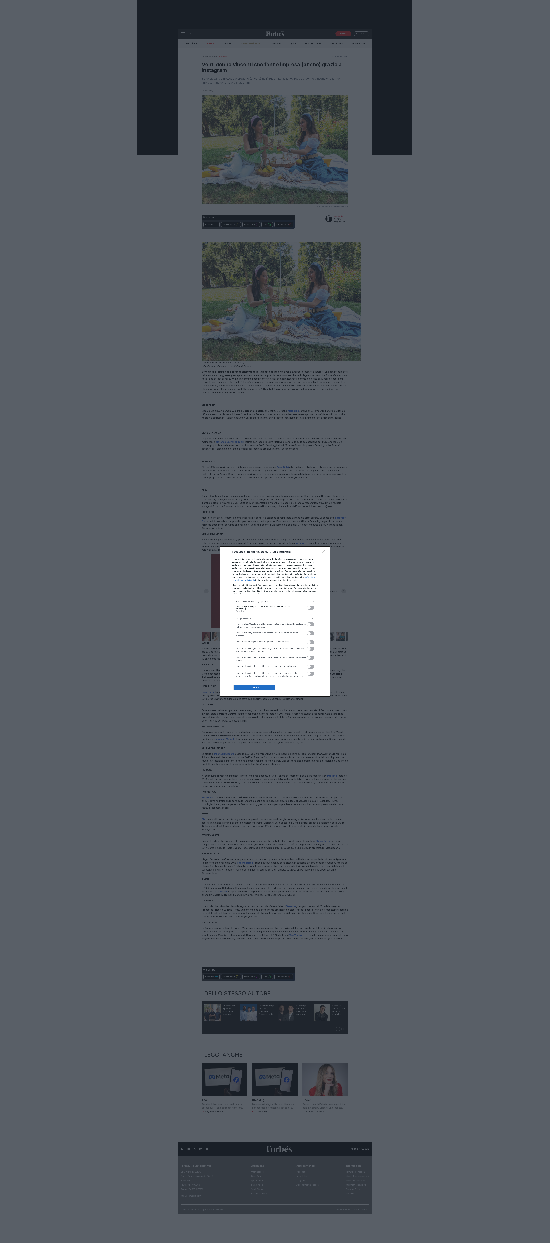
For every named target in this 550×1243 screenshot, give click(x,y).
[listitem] (275, 601)
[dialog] (275, 621)
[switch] (310, 608)
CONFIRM (254, 687)
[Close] (324, 552)
